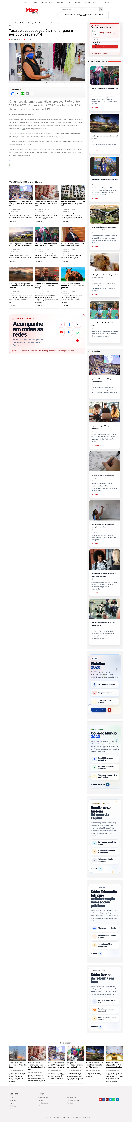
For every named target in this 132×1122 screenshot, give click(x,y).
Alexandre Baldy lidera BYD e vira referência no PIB (72, 245)
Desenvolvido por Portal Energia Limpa (79, 1117)
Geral (69, 2)
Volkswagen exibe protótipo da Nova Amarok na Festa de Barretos (21, 286)
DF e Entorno (104, 2)
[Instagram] (107, 1099)
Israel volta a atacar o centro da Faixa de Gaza (17, 1065)
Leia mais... (95, 107)
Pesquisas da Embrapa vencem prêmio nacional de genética (72, 286)
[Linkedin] (117, 1099)
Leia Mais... (13, 222)
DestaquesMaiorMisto (35, 23)
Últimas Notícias (20, 23)
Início (11, 23)
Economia (59, 2)
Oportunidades (46, 2)
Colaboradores (90, 2)
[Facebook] (103, 1099)
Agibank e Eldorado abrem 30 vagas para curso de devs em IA (21, 204)
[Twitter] (110, 1099)
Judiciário (78, 2)
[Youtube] (100, 1099)
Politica (25, 2)
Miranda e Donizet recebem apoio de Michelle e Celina (46, 245)
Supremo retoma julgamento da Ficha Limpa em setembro (114, 1065)
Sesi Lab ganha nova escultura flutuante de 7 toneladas (95, 1065)
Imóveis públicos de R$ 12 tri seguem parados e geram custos (73, 204)
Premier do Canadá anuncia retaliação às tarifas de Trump (46, 286)
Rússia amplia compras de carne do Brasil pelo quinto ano (46, 204)
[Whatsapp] (113, 1099)
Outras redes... (32, 94)
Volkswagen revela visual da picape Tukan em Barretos (20, 245)
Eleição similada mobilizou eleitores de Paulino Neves (75, 1065)
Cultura (34, 2)
